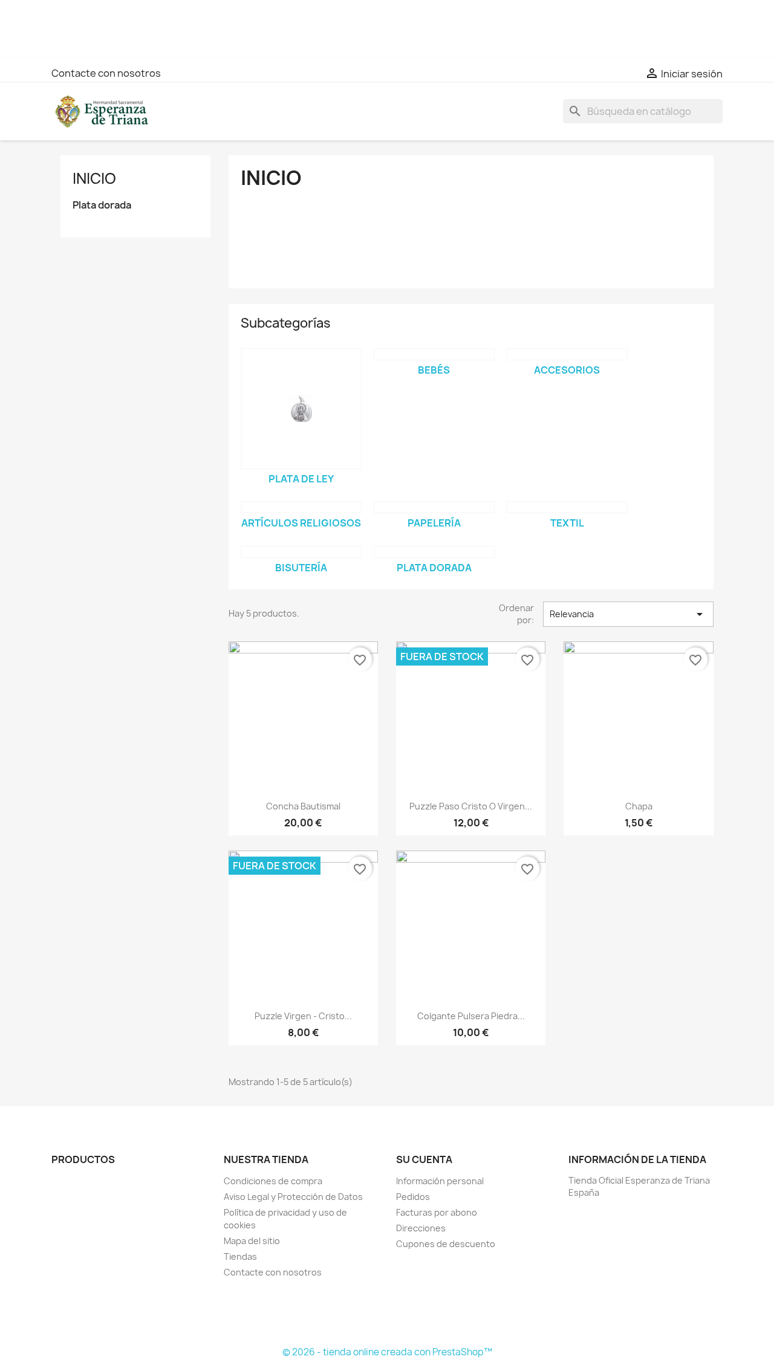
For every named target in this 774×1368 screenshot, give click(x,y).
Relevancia (628, 614)
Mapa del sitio (252, 1240)
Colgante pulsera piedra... (471, 1016)
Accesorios (567, 370)
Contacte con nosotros (106, 73)
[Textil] (567, 507)
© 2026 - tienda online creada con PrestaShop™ (387, 1352)
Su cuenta (424, 1159)
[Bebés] (434, 354)
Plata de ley (301, 478)
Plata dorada (102, 205)
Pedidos (413, 1196)
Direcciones (421, 1228)
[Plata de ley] (301, 408)
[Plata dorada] (434, 552)
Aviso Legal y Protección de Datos (293, 1196)
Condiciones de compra (273, 1181)
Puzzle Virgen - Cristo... (303, 1016)
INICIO (94, 178)
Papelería (434, 523)
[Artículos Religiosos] (301, 507)
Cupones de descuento (445, 1244)
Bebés (434, 370)
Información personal (440, 1181)
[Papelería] (434, 507)
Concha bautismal (303, 806)
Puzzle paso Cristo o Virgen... (470, 806)
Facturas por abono (436, 1212)
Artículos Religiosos (301, 523)
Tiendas (240, 1256)
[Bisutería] (301, 552)
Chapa (638, 806)
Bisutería (301, 567)
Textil (567, 523)
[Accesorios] (567, 354)
